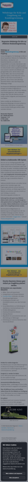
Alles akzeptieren (14, 477)
